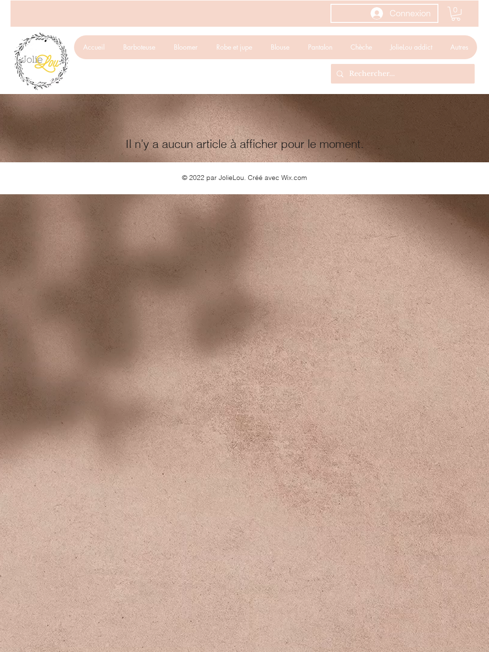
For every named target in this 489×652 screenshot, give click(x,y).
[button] (455, 14)
